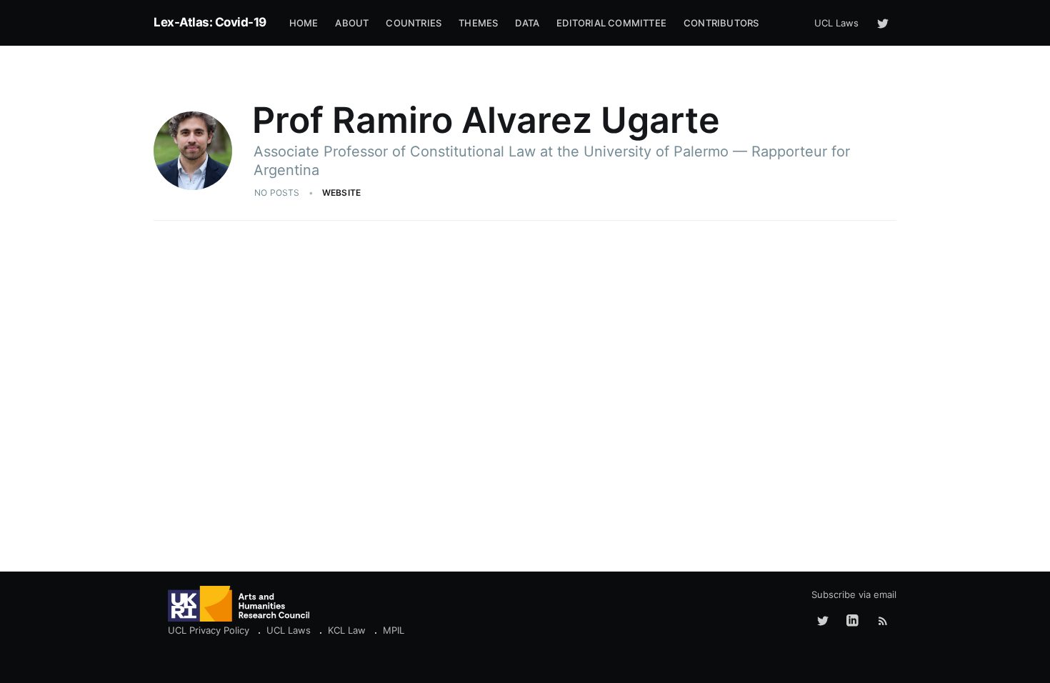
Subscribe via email (853, 594)
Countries (413, 23)
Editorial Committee (611, 23)
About (352, 23)
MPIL (393, 630)
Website (341, 192)
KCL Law (347, 630)
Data (527, 23)
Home (304, 23)
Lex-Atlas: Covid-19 (210, 22)
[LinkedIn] (852, 620)
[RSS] (882, 620)
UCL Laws (836, 23)
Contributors (721, 23)
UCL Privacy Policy (208, 630)
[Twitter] (882, 22)
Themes (478, 23)
